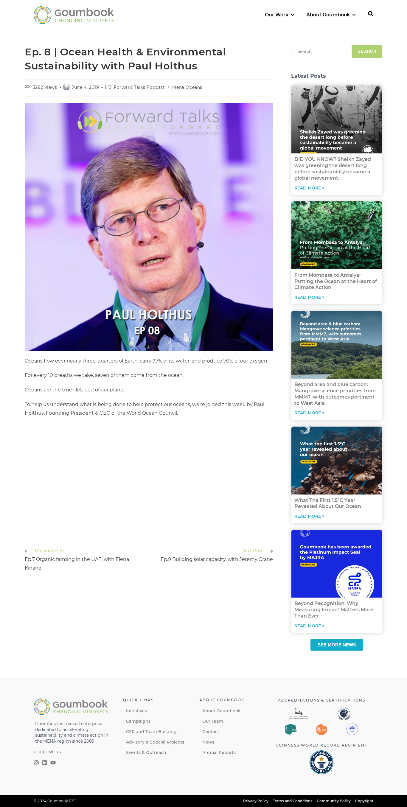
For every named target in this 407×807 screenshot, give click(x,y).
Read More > (309, 188)
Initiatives (136, 710)
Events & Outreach (146, 752)
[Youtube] (53, 762)
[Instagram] (36, 762)
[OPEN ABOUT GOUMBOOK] (354, 14)
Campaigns (138, 721)
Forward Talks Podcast (139, 87)
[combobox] (321, 51)
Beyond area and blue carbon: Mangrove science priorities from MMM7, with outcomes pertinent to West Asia (335, 394)
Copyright (364, 801)
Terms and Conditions (292, 801)
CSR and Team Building (151, 731)
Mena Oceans (187, 87)
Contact (210, 731)
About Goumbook (221, 710)
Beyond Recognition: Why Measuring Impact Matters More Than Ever (333, 610)
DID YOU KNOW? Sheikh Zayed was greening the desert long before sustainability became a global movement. (332, 168)
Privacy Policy (255, 801)
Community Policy (334, 801)
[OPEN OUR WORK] (292, 14)
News (208, 742)
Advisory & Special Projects (155, 742)
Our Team (212, 721)
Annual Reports (219, 752)
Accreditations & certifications (321, 700)
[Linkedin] (44, 762)
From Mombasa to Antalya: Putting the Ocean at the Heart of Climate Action (335, 281)
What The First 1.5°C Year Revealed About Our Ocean (327, 503)
